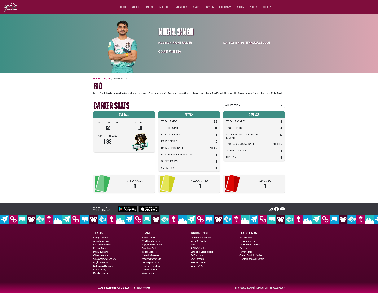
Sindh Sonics (148, 237)
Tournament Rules (248, 241)
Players (106, 78)
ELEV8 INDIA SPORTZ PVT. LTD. (111, 287)
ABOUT (135, 7)
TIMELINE (149, 7)
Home (96, 78)
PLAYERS (209, 7)
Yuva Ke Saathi (198, 241)
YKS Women (245, 237)
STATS (196, 7)
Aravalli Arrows (101, 241)
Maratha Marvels (150, 255)
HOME (123, 7)
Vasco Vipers (148, 273)
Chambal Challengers (104, 258)
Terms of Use (261, 287)
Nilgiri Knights (100, 262)
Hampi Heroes (100, 237)
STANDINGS (181, 7)
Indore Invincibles (151, 266)
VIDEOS (240, 7)
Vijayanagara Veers (152, 244)
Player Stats (245, 251)
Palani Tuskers (100, 251)
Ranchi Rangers (101, 273)
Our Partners (197, 258)
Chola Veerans (100, 255)
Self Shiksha (197, 255)
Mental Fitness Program (251, 258)
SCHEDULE (164, 7)
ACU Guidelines (199, 248)
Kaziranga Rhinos (102, 244)
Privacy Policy (277, 287)
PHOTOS (253, 7)
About (194, 244)
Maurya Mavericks (151, 258)
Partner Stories (199, 262)
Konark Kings (100, 269)
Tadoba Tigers (149, 251)
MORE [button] (266, 7)
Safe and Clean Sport (202, 251)
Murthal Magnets (151, 241)
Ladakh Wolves (149, 269)
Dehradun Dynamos (103, 266)
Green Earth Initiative (250, 255)
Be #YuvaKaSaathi (244, 287)
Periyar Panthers (101, 248)
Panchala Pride (149, 248)
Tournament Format (249, 244)
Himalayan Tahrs (150, 262)
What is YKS (197, 266)
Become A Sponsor (201, 237)
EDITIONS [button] (224, 7)
